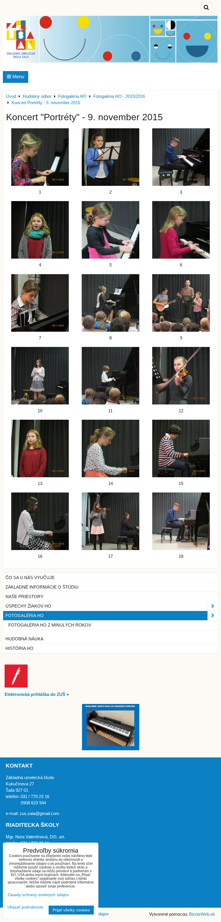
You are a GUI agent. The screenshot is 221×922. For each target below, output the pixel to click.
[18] (181, 521)
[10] (40, 375)
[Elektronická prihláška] (16, 686)
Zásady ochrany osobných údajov (38, 895)
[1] (40, 157)
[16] (40, 521)
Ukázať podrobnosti (25, 907)
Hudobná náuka (24, 639)
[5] (110, 230)
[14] (110, 448)
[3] (181, 157)
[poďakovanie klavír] (110, 749)
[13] (40, 448)
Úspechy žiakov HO (28, 606)
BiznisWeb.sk (202, 914)
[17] (110, 521)
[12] (181, 375)
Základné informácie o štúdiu (42, 587)
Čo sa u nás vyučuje (30, 577)
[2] (110, 157)
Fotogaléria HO (24, 615)
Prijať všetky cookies (71, 910)
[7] (40, 303)
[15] (181, 448)
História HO (19, 648)
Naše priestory (24, 596)
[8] (110, 303)
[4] (40, 230)
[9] (181, 303)
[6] (181, 230)
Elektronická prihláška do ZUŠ (35, 694)
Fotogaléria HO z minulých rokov (49, 625)
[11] (110, 375)
